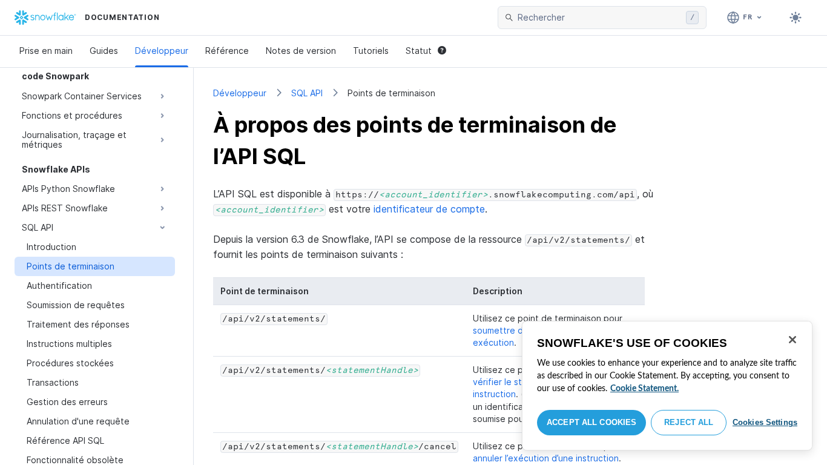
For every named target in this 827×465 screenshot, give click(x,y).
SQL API (307, 93)
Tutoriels (371, 50)
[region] (667, 385)
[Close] (792, 339)
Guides (104, 50)
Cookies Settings (765, 422)
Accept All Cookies (591, 422)
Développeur (161, 50)
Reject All (688, 422)
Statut (419, 50)
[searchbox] (599, 17)
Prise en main (46, 50)
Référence (227, 50)
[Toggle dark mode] (795, 17)
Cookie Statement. (644, 388)
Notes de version (301, 50)
